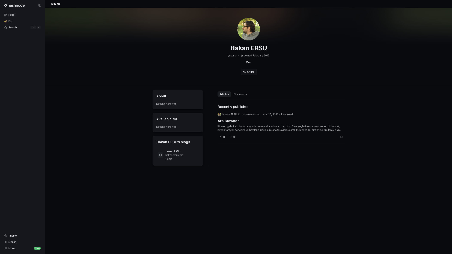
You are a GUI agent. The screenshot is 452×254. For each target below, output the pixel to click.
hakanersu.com (250, 114)
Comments (240, 94)
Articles (224, 94)
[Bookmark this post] (341, 137)
